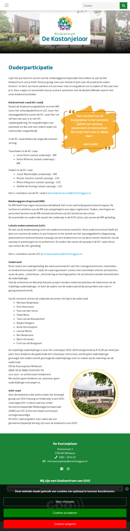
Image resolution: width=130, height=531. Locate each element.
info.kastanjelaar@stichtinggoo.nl (67, 461)
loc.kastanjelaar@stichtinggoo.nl (62, 254)
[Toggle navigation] (6, 5)
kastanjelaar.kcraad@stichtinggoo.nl (69, 193)
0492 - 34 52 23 (67, 457)
